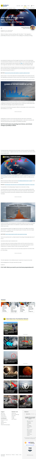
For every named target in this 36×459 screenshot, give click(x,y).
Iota (16, 175)
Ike (3, 177)
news (4, 8)
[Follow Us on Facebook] (25, 414)
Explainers (10, 8)
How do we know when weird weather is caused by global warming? (17, 72)
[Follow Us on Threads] (33, 414)
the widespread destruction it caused (25, 180)
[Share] (1, 28)
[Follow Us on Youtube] (29, 414)
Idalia (21, 63)
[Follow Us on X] (35, 414)
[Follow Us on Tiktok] (31, 414)
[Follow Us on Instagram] (27, 414)
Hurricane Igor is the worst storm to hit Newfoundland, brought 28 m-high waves (19, 184)
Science (6, 8)
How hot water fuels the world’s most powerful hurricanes (16, 234)
